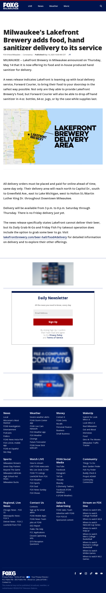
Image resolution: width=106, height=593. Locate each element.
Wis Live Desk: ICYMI (39, 469)
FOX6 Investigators (11, 426)
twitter (80, 573)
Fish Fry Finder (89, 469)
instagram (86, 573)
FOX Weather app (38, 432)
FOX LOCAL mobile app (11, 444)
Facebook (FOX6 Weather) (63, 490)
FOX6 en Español (10, 448)
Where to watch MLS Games (92, 557)
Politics (6, 436)
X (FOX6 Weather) (64, 495)
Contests (34, 506)
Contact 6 (60, 417)
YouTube (60, 466)
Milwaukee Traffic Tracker (91, 444)
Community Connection (88, 480)
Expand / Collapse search (101, 6)
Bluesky (59, 483)
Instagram (60, 473)
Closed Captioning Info (38, 536)
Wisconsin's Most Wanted (11, 421)
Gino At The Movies (91, 439)
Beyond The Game (11, 469)
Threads (60, 479)
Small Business (63, 433)
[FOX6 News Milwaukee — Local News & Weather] (12, 6)
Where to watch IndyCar (90, 529)
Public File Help (36, 529)
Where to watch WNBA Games (90, 551)
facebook (75, 573)
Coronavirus (28, 55)
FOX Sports (35, 483)
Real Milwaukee (90, 426)
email (101, 573)
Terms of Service (55, 337)
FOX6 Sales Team (64, 510)
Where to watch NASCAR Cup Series (91, 523)
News (6, 413)
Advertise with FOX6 (65, 513)
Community (90, 459)
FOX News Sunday (38, 489)
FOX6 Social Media (63, 460)
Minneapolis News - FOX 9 (12, 517)
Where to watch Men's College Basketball (90, 536)
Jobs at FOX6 (35, 522)
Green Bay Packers (11, 466)
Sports (7, 459)
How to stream (36, 463)
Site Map (7, 452)
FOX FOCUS (61, 516)
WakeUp (88, 413)
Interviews (87, 433)
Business (60, 430)
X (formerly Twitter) (65, 486)
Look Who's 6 (89, 423)
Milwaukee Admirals (12, 473)
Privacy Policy (56, 335)
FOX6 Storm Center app (38, 421)
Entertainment (9, 429)
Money (60, 413)
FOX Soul (34, 486)
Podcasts (7, 433)
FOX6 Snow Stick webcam (37, 446)
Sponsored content (64, 520)
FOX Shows (35, 493)
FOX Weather (36, 435)
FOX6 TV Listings (37, 473)
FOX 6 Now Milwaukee (11, 55)
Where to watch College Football (90, 514)
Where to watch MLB (92, 519)
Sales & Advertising (63, 504)
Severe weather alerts (39, 417)
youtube (96, 573)
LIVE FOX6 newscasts (39, 466)
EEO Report (35, 525)
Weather (35, 413)
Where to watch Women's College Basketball (90, 545)
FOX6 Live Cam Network (36, 427)
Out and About (89, 429)
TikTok (59, 476)
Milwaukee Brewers (12, 463)
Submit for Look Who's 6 (90, 418)
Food (85, 436)
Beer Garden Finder (91, 466)
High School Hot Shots (10, 477)
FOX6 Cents (61, 420)
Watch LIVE (37, 459)
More (66, 6)
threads (91, 573)
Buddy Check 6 (89, 473)
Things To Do (89, 463)
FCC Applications (37, 532)
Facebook (60, 469)
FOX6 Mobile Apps (38, 515)
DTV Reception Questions (36, 542)
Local (5, 417)
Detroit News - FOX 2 (12, 521)
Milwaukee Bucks (11, 482)
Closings (33, 438)
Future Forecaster (38, 442)
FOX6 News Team (38, 519)
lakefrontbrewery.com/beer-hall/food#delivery (35, 237)
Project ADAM (89, 476)
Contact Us (37, 502)
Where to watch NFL (92, 510)
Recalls (59, 423)
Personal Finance (64, 427)
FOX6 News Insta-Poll (13, 439)
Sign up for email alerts (37, 511)
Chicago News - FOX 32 (12, 511)
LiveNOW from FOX (38, 476)
